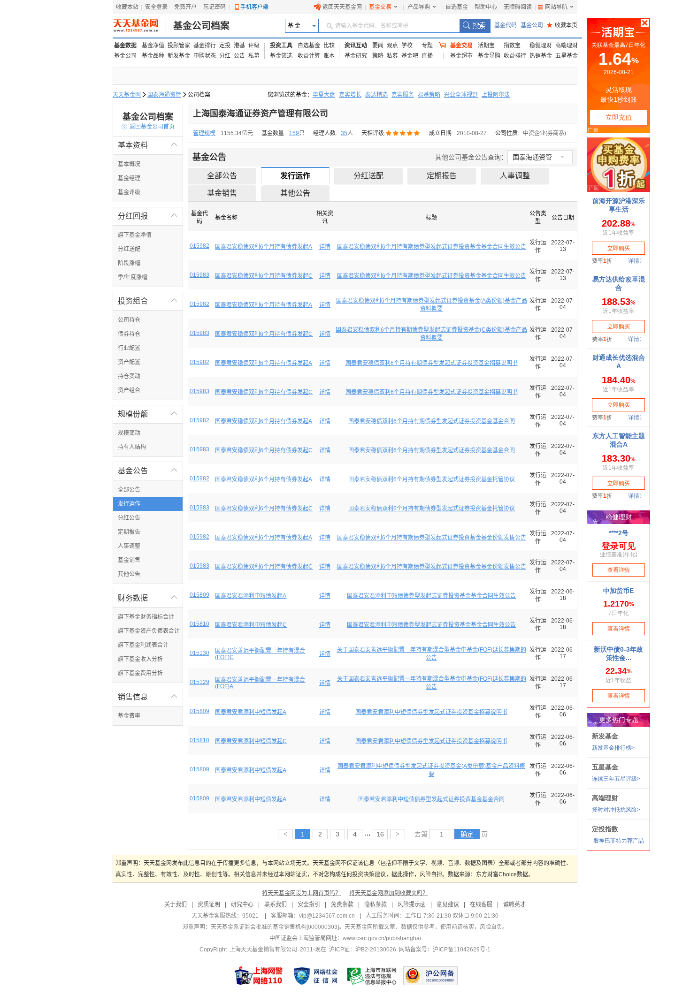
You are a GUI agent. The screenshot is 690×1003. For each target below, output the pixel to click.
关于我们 (175, 904)
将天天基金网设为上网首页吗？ (301, 893)
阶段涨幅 (129, 263)
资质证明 (209, 904)
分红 (224, 56)
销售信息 (148, 697)
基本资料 (148, 145)
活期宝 (486, 45)
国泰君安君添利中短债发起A (250, 596)
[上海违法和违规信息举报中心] (372, 975)
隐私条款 (375, 904)
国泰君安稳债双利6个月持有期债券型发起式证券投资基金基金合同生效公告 (431, 246)
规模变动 (129, 433)
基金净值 (153, 45)
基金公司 (532, 25)
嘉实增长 (350, 94)
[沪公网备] (430, 975)
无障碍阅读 (518, 7)
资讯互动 (356, 45)
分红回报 (148, 216)
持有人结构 (132, 447)
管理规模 (204, 133)
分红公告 (129, 518)
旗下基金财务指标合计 (146, 617)
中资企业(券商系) (544, 133)
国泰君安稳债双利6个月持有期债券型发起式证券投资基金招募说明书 (431, 363)
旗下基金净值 (135, 235)
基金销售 (129, 560)
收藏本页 (562, 25)
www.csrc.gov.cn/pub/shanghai (382, 938)
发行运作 (129, 504)
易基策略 (429, 94)
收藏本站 (127, 7)
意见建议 (448, 904)
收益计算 (309, 56)
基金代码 (505, 25)
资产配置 (129, 362)
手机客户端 (254, 7)
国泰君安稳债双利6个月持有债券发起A (263, 246)
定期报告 (129, 532)
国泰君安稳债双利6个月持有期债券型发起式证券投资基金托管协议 (431, 479)
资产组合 (129, 390)
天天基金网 (127, 94)
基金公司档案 (201, 26)
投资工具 (281, 45)
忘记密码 (214, 7)
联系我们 (275, 904)
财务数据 (148, 598)
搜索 (475, 25)
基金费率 (129, 716)
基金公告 (148, 471)
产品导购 (418, 7)
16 (380, 834)
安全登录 (156, 7)
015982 (199, 246)
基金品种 (153, 56)
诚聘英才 (514, 904)
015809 (199, 595)
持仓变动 (129, 376)
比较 (329, 45)
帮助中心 (486, 7)
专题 (427, 45)
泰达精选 (376, 94)
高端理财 (566, 45)
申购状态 (204, 56)
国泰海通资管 (164, 94)
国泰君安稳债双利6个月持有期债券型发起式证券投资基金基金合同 (431, 421)
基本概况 (129, 164)
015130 (199, 653)
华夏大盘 (324, 94)
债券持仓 (129, 334)
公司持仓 (129, 320)
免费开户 (185, 7)
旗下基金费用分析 (140, 673)
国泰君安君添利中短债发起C (251, 625)
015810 (199, 624)
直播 (427, 56)
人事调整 (129, 546)
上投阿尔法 (496, 94)
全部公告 (129, 489)
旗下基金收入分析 (140, 659)
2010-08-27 (472, 133)
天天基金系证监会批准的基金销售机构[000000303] (275, 927)
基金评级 (129, 192)
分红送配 (129, 249)
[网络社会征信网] (315, 975)
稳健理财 (540, 45)
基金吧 (409, 56)
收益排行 (515, 56)
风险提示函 (412, 904)
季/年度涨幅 (132, 277)
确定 (467, 834)
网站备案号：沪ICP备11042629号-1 (445, 949)
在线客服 (481, 904)
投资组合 (148, 301)
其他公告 (129, 574)
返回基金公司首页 (148, 126)
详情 (324, 246)
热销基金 (540, 56)
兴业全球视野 (461, 94)
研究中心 (242, 904)
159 (294, 133)
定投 (224, 45)
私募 (254, 56)
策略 (377, 56)
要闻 (377, 45)
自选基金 (456, 7)
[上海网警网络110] (258, 975)
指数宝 (512, 45)
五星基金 (566, 56)
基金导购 (489, 56)
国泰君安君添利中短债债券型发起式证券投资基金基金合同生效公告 (431, 596)
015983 (199, 275)
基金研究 (356, 56)
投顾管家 (179, 45)
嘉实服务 (402, 94)
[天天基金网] (140, 26)
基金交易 (380, 7)
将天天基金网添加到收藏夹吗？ (388, 893)
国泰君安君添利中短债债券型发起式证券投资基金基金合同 (431, 799)
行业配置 (129, 348)
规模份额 (148, 414)
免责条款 (342, 904)
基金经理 (129, 178)
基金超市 (461, 56)
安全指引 (309, 904)
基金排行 (204, 45)
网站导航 (556, 7)
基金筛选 (281, 56)
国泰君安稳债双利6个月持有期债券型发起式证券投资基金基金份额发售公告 (431, 537)
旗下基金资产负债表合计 (149, 631)
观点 (392, 45)
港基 (239, 45)
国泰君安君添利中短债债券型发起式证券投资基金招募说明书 (431, 712)
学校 (407, 45)
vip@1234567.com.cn (327, 915)
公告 (239, 56)
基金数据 (125, 45)
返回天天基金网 (342, 7)
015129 (199, 682)
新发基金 (179, 56)
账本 (329, 56)
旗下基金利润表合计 (143, 645)
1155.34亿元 (237, 133)
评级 (254, 45)
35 (344, 133)
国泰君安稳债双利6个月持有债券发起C (264, 276)
